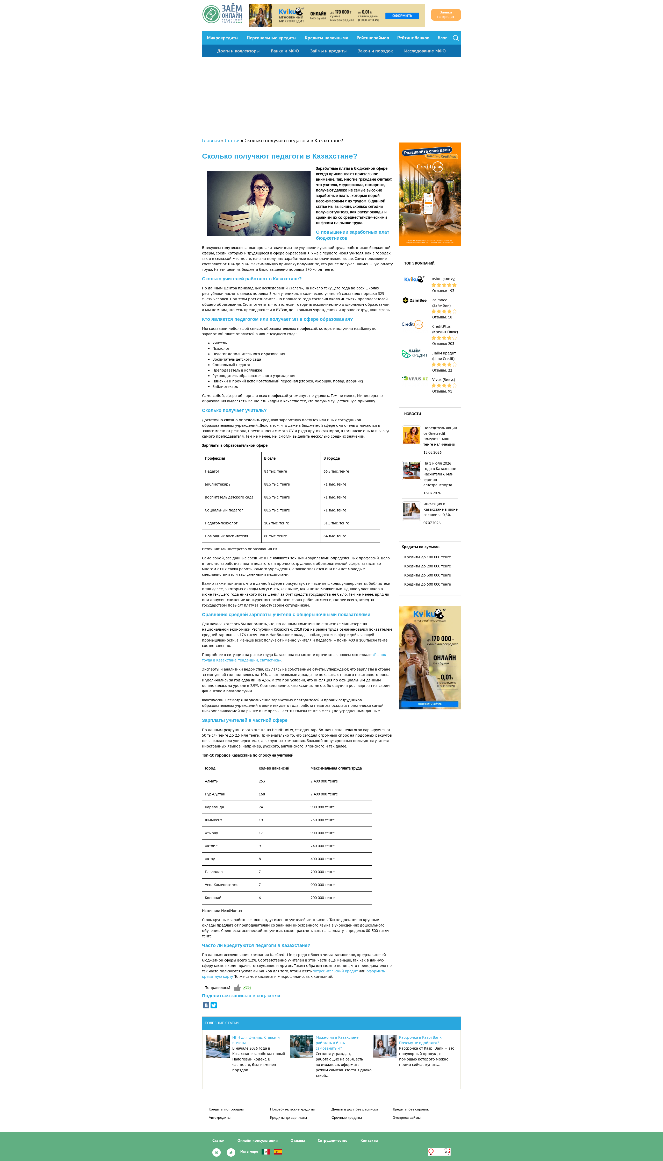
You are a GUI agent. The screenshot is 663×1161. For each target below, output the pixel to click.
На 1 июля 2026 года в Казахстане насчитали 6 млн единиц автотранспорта (439, 474)
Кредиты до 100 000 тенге (427, 557)
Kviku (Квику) (443, 279)
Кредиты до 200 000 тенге (427, 566)
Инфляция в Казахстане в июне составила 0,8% (440, 509)
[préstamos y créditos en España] (278, 1151)
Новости (412, 414)
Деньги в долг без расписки (355, 1109)
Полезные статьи (222, 1023)
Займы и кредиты (328, 50)
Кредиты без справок (411, 1109)
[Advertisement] (331, 96)
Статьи (232, 141)
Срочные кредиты (347, 1117)
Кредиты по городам (226, 1109)
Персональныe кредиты (272, 38)
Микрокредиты (223, 38)
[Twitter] (214, 1005)
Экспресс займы (407, 1117)
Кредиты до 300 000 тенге (427, 575)
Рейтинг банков (413, 38)
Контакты (369, 1140)
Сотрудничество (333, 1140)
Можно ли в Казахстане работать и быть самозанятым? (337, 1043)
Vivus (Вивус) (443, 379)
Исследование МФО (425, 50)
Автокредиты (219, 1117)
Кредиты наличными (326, 38)
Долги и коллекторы (238, 50)
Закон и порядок (375, 50)
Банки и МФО (285, 50)
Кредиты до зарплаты (288, 1117)
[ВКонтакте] (206, 1005)
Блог (442, 38)
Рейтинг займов (373, 38)
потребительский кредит (335, 971)
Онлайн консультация (257, 1140)
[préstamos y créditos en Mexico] (266, 1151)
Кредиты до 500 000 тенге (427, 584)
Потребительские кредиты (292, 1109)
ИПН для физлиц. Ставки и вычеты (256, 1040)
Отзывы (298, 1140)
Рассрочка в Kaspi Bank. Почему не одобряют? (420, 1040)
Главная (211, 141)
